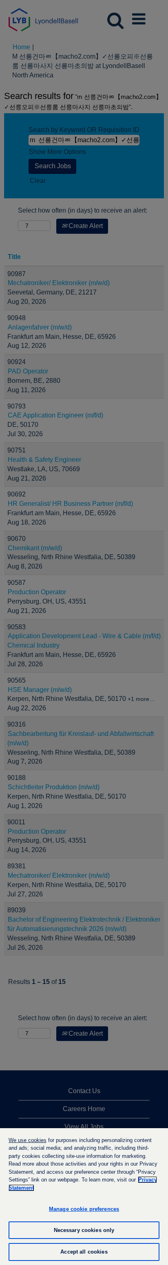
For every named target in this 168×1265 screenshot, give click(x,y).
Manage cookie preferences (84, 1209)
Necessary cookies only (84, 1230)
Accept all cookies (83, 1252)
